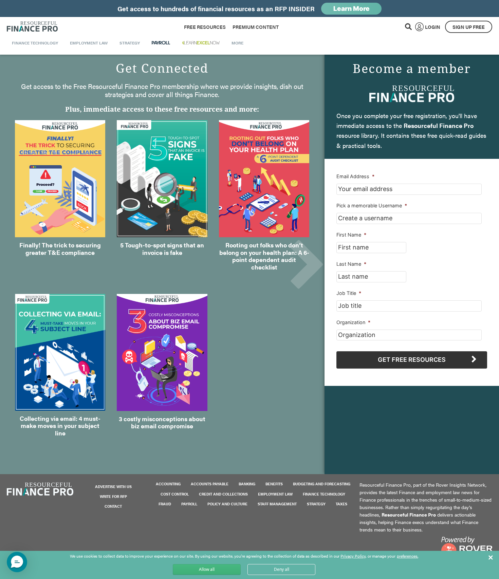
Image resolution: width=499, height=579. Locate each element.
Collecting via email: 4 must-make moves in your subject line (60, 425)
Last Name (351, 264)
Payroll (189, 503)
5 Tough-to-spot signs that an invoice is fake (162, 249)
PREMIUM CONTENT (256, 26)
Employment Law (275, 494)
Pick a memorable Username (371, 205)
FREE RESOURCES (205, 26)
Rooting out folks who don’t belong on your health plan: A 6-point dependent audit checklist (264, 256)
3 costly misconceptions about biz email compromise (162, 422)
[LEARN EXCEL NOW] (201, 43)
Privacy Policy (352, 556)
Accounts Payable (209, 483)
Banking (247, 483)
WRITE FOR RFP (113, 496)
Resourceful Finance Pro (32, 26)
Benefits (274, 483)
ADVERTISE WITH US (113, 486)
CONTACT (113, 506)
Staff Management (277, 503)
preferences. (407, 556)
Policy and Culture (227, 503)
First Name (351, 235)
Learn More (351, 9)
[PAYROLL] (161, 43)
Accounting (168, 483)
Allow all (207, 569)
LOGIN (432, 26)
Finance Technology (324, 494)
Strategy (316, 503)
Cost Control (175, 494)
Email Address (355, 176)
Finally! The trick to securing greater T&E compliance (60, 249)
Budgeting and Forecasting (321, 483)
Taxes (341, 503)
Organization (353, 322)
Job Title (348, 293)
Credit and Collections (223, 494)
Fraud (165, 503)
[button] (17, 562)
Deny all (281, 569)
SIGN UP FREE (468, 26)
